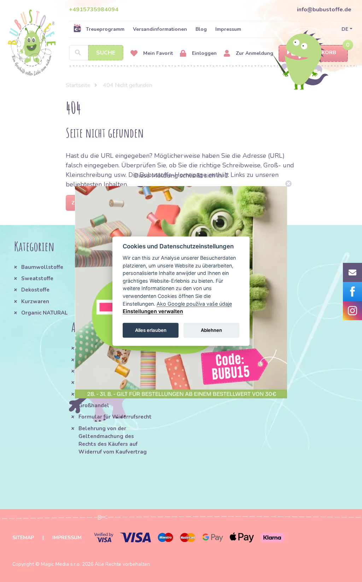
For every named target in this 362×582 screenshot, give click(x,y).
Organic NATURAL (44, 312)
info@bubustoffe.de (324, 9)
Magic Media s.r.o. (61, 564)
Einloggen (204, 53)
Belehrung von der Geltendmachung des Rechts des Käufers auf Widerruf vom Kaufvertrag (112, 440)
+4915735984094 (93, 9)
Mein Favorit (157, 53)
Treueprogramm (105, 29)
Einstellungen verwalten (153, 311)
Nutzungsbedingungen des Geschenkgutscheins (194, 352)
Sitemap (23, 537)
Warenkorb (319, 52)
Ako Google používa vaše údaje (194, 303)
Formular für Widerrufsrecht (115, 416)
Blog (201, 29)
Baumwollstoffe (42, 267)
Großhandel (93, 405)
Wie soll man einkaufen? (110, 359)
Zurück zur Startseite (103, 203)
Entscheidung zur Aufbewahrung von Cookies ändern (194, 375)
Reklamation (95, 394)
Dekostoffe (35, 289)
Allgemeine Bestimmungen (114, 348)
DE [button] (344, 29)
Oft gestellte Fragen (105, 371)
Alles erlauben (151, 330)
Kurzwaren (36, 301)
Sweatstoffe (37, 278)
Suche (105, 53)
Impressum (228, 29)
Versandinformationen (160, 29)
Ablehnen (211, 330)
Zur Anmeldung (253, 53)
